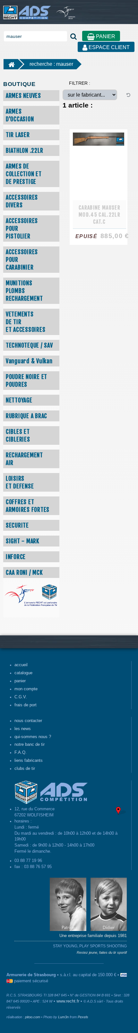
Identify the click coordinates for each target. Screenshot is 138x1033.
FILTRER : (79, 83)
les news (22, 729)
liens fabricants (28, 760)
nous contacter (28, 721)
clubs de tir (24, 768)
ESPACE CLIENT (108, 47)
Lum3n (63, 1017)
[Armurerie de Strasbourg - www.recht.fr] (25, 9)
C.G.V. (20, 697)
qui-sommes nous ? (32, 737)
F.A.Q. (20, 752)
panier (20, 681)
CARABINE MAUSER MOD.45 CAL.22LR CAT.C (99, 214)
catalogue (23, 673)
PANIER (105, 36)
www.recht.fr (67, 1001)
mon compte (26, 689)
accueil (21, 665)
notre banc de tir (29, 744)
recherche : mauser (51, 64)
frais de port (25, 705)
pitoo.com (32, 1017)
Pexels (83, 1017)
